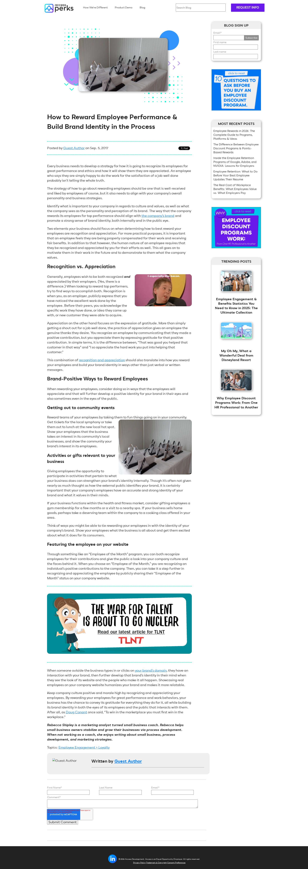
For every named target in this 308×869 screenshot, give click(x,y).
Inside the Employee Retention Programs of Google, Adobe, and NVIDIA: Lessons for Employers (234, 161)
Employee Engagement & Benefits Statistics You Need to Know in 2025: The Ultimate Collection (236, 306)
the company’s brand (158, 216)
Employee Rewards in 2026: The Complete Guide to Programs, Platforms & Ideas (234, 134)
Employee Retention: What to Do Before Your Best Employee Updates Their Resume (235, 175)
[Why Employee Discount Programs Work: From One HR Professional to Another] (236, 393)
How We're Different (95, 7)
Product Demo (123, 7)
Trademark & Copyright (156, 863)
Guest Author (74, 148)
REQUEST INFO (247, 8)
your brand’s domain (151, 670)
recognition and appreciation (102, 360)
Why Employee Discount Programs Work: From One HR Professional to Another (236, 402)
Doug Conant (76, 712)
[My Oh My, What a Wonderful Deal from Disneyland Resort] (236, 341)
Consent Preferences (176, 863)
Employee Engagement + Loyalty (84, 747)
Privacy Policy (139, 863)
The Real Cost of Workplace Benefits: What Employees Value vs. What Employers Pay (235, 189)
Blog (142, 7)
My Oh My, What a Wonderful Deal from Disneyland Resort (236, 355)
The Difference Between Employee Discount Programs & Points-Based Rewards (236, 148)
